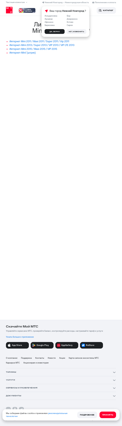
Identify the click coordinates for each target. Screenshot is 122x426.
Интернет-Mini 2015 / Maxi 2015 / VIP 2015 (33, 49)
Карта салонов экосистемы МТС (84, 358)
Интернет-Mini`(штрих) (23, 53)
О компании (11, 358)
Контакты (39, 358)
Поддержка (26, 358)
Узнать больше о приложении (20, 336)
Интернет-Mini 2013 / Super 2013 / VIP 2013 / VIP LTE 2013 (42, 45)
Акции (62, 358)
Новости (52, 358)
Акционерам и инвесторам (36, 362)
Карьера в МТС (13, 362)
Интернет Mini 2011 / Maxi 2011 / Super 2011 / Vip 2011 (39, 41)
